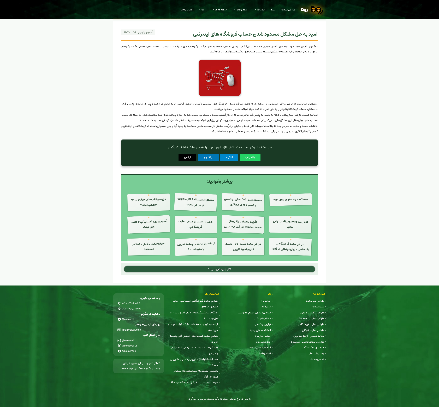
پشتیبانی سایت (315, 353)
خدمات (261, 9)
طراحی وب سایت (315, 301)
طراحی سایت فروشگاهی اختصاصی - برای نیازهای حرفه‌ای (290, 246)
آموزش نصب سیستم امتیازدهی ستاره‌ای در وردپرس (194, 350)
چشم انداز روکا (263, 336)
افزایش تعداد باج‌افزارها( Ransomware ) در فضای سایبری (243, 224)
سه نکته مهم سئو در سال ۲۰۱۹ (290, 199)
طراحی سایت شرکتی (313, 330)
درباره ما (266, 306)
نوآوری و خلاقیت (262, 324)
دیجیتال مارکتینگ (314, 347)
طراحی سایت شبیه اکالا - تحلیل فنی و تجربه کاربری (243, 247)
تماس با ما (186, 9)
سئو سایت (318, 306)
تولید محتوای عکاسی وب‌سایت (307, 341)
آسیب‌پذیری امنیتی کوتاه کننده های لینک (149, 224)
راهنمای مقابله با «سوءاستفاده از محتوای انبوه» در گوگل (195, 374)
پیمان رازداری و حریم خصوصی (255, 312)
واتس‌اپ (250, 157)
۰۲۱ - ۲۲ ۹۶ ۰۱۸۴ (131, 303)
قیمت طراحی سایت (260, 347)
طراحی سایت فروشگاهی (311, 324)
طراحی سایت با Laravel (311, 318)
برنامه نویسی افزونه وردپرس (308, 336)
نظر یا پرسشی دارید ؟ (219, 269)
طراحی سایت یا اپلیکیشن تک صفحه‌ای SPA (194, 382)
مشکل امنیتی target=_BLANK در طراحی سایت (195, 202)
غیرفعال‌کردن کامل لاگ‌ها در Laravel (148, 246)
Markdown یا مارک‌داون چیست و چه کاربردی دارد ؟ (194, 362)
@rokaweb (128, 319)
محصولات (241, 9)
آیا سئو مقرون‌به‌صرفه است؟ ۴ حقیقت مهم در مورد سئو (193, 327)
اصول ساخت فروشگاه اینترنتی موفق (290, 224)
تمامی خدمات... (315, 359)
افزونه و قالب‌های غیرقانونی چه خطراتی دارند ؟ (148, 202)
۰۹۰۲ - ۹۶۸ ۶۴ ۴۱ (131, 308)
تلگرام (229, 157)
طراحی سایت (288, 9)
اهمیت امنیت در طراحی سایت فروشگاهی (196, 224)
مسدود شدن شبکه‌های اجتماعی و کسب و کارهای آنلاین (243, 202)
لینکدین (208, 157)
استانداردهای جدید (260, 330)
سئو (273, 9)
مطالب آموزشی (262, 318)
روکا (304, 10)
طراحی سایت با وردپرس (311, 312)
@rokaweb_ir (129, 345)
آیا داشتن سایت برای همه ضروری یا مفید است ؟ (196, 246)
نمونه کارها (221, 9)
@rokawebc (129, 351)
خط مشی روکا (263, 341)
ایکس (187, 157)
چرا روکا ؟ (266, 301)
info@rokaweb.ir (131, 329)
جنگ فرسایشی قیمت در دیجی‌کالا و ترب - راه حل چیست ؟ (194, 315)
